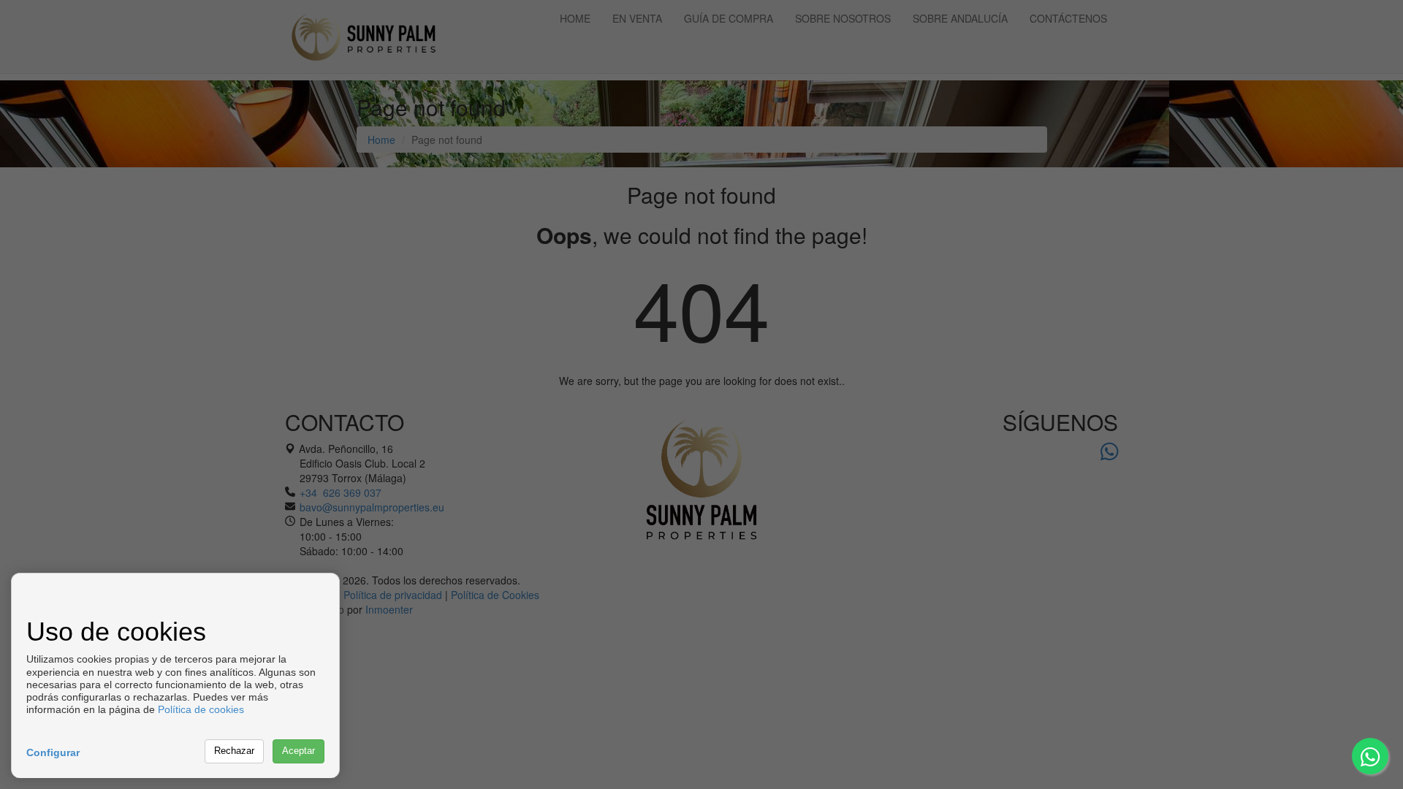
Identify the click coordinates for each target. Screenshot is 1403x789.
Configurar (53, 752)
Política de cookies (201, 709)
